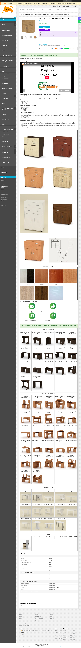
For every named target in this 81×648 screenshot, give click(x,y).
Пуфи (3, 111)
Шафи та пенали (5, 152)
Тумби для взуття (5, 78)
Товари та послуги (4, 22)
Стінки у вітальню (5, 134)
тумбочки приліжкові (39, 618)
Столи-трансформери (6, 157)
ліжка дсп (36, 614)
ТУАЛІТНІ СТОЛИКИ (5, 162)
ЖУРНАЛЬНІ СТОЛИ (5, 165)
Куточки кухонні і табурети (7, 129)
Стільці (3, 139)
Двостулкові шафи (5, 68)
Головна (22, 9)
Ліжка (3, 96)
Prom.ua (46, 644)
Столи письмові (5, 83)
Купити (44, 27)
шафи (20, 614)
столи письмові (22, 623)
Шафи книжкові (5, 40)
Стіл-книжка (4, 114)
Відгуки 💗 (3, 169)
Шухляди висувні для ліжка (40, 620)
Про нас (2, 167)
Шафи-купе (4, 93)
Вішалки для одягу (5, 47)
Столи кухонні (4, 105)
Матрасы (3, 50)
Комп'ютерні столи (5, 73)
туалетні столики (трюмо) (24, 625)
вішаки (20, 616)
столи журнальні (22, 621)
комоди (20, 618)
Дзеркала (4, 57)
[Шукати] (15, 18)
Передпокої (59, 9)
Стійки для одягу (5, 141)
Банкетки (3, 155)
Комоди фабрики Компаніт (40, 14)
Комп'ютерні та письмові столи (7, 147)
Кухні (3, 136)
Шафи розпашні (5, 86)
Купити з (42, 29)
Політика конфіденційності (60, 646)
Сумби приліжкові (5, 100)
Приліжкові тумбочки (6, 30)
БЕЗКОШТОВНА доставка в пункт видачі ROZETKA (7, 27)
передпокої (52, 618)
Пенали (3, 121)
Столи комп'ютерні (5, 66)
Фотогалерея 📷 (4, 172)
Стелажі (3, 76)
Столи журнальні (5, 98)
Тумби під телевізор (6, 42)
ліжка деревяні (38, 616)
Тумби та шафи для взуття (7, 35)
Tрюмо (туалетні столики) (7, 55)
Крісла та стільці (5, 131)
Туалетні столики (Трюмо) (7, 38)
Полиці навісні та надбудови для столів (7, 61)
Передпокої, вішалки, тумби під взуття (7, 109)
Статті (2, 174)
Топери (3, 52)
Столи (42, 9)
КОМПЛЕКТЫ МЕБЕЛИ (6, 160)
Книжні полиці (4, 63)
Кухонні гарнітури (5, 126)
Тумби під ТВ (4, 33)
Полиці (3, 71)
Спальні (3, 116)
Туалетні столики (5, 45)
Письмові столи (5, 81)
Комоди (3, 24)
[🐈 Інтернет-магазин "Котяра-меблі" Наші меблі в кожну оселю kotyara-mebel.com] (8, 9)
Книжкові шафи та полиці (7, 88)
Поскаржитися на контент (50, 646)
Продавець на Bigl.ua (40, 645)
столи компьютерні (23, 620)
